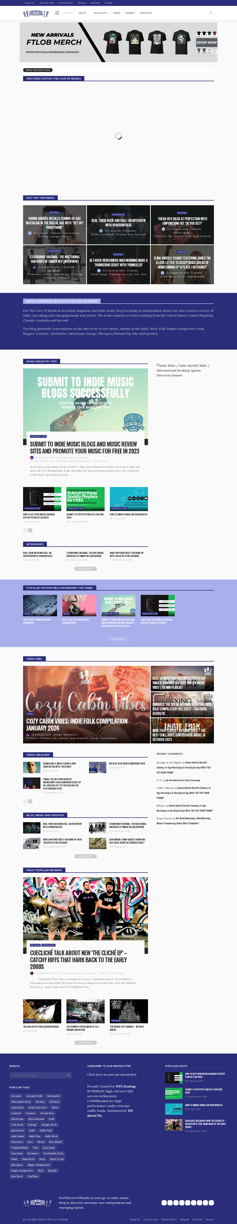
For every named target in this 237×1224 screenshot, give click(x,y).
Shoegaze (17, 1164)
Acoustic (33, 738)
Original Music (19, 1147)
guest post (17, 1130)
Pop (170, 236)
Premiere (33, 1153)
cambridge (76, 274)
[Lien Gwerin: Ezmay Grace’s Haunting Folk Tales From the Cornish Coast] (97, 843)
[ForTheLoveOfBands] (37, 1202)
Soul (40, 1170)
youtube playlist (108, 738)
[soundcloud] (193, 1202)
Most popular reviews (44, 870)
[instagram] (181, 1202)
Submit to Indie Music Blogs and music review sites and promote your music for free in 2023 (84, 447)
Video (30, 714)
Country (30, 1113)
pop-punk (49, 1147)
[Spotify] (211, 1202)
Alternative (35, 274)
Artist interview (61, 274)
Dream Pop (47, 1113)
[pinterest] (176, 1202)
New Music (55, 1141)
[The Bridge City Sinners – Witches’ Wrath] (129, 1011)
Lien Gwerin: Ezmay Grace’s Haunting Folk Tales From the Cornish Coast (127, 841)
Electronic (161, 236)
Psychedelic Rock (54, 1153)
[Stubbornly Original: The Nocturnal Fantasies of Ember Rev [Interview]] (54, 264)
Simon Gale (90, 973)
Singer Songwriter (202, 236)
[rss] (205, 1202)
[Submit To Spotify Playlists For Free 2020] (85, 499)
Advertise (94, 3)
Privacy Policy (66, 3)
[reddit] (199, 1202)
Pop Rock (66, 236)
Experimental (36, 1119)
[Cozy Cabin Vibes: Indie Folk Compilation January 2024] (86, 704)
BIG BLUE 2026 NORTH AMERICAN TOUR (127, 763)
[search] (211, 13)
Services (146, 12)
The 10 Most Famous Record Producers (37, 621)
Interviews (118, 214)
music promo (100, 461)
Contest (16, 1113)
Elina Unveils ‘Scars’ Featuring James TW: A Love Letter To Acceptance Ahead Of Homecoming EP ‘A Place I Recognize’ (182, 262)
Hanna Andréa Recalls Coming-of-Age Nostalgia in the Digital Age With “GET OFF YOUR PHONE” (54, 223)
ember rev (50, 277)
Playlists (100, 12)
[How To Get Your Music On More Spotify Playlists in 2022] (42, 499)
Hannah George (71, 233)
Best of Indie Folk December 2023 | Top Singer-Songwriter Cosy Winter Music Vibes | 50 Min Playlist (179, 683)
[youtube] (187, 1202)
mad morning (118, 274)
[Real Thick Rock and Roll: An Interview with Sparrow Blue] (31, 828)
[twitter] (170, 1202)
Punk (130, 274)
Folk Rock (17, 1124)
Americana (44, 738)
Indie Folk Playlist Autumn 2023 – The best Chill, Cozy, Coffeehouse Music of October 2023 (179, 735)
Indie (32, 1130)
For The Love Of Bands (102, 234)
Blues (55, 1107)
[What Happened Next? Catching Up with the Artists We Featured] (31, 843)
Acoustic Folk (34, 1096)
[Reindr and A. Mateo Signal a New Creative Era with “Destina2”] (31, 767)
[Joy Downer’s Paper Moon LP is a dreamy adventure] (85, 1011)
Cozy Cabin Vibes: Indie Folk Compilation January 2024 (76, 724)
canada (122, 234)
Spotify (52, 1170)
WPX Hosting (126, 1086)
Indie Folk (63, 738)
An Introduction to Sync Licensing (183, 780)
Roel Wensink (53, 270)
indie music (17, 1136)
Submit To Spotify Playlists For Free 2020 (85, 516)
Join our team (47, 3)
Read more (31, 342)
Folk (54, 738)
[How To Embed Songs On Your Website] (129, 499)
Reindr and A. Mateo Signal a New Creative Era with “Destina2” (59, 765)
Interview (62, 277)
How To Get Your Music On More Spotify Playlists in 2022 (39, 516)
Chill (182, 276)
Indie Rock (51, 1136)
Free (35, 461)
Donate (108, 3)
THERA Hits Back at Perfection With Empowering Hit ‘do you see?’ (182, 221)
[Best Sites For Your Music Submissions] (79, 605)
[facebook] (164, 1202)
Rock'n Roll (140, 234)
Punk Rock (118, 973)
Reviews (54, 212)
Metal (41, 1141)
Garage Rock (49, 1124)
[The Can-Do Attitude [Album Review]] (42, 1011)
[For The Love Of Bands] (36, 13)
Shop (116, 12)
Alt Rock (54, 1101)
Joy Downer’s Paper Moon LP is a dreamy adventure (82, 1028)
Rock (130, 234)
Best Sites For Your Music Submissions (75, 621)
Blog (82, 12)
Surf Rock (17, 1176)
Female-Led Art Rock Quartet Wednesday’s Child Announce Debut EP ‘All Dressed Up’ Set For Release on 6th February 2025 (62, 783)
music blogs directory (81, 461)
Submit (130, 12)
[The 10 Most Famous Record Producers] (40, 605)
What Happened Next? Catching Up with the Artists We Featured (127, 554)
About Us (29, 3)
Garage (32, 1124)
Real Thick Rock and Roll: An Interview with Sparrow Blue (118, 223)
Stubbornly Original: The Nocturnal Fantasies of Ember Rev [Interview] (54, 259)
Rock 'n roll (56, 1159)
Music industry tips (42, 361)
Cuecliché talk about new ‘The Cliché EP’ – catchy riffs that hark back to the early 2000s (78, 959)
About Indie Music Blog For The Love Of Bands (62, 301)
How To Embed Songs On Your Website (128, 514)
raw (137, 274)
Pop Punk (105, 973)
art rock (47, 274)
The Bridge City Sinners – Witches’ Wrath (127, 1028)
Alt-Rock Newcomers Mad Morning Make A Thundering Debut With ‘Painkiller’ (118, 262)
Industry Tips (38, 436)
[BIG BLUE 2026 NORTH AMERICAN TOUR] (97, 767)
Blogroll (82, 3)
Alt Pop (44, 236)
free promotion (47, 461)
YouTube (94, 738)
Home (67, 12)
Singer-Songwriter (39, 1164)
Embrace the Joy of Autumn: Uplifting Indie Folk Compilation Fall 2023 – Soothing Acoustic (182, 709)
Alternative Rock (21, 1101)
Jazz (30, 1141)
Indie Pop (55, 236)
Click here (95, 1075)
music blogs (62, 461)
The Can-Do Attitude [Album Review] (41, 1026)
